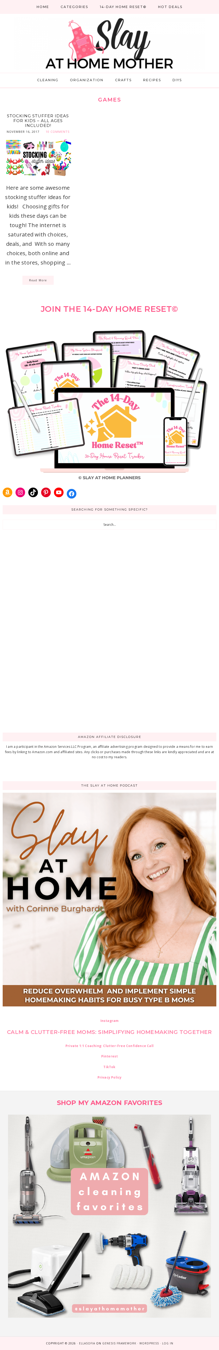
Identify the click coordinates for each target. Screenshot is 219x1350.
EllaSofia (87, 1343)
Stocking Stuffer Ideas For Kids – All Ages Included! (38, 120)
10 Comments (57, 132)
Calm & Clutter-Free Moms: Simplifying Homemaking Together (109, 1032)
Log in (167, 1343)
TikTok (109, 1067)
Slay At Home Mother (109, 43)
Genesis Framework (119, 1343)
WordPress (149, 1343)
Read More (38, 280)
